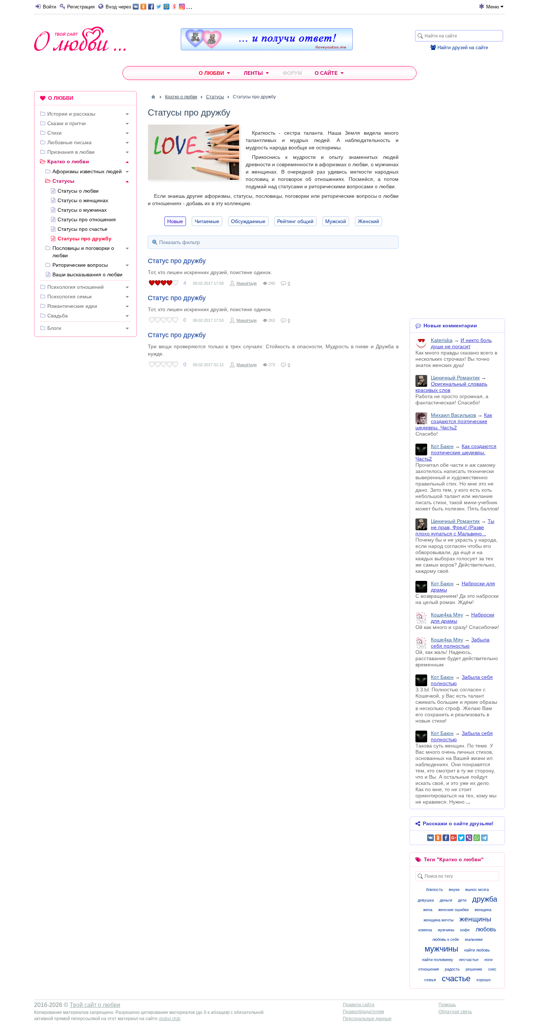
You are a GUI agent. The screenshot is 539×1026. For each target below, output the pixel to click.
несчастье (468, 959)
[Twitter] (461, 837)
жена (427, 909)
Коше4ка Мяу (447, 615)
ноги (488, 959)
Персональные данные (367, 1018)
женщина (482, 909)
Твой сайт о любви (95, 1005)
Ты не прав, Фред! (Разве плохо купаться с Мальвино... (454, 527)
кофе (465, 930)
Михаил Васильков (453, 415)
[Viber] (469, 837)
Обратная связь (455, 1011)
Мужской (335, 221)
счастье (456, 978)
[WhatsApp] (476, 837)
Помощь (447, 1004)
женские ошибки (453, 909)
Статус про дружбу (177, 261)
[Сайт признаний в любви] (267, 48)
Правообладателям (363, 1011)
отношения (428, 969)
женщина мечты (438, 920)
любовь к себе (445, 939)
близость (434, 889)
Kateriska (441, 340)
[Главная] (153, 97)
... (189, 6)
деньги (446, 900)
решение (474, 969)
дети (462, 900)
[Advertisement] (85, 454)
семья (430, 980)
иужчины (446, 930)
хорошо (483, 980)
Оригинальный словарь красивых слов (451, 387)
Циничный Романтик (455, 378)
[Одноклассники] (438, 837)
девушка (426, 900)
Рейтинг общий (295, 221)
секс (492, 969)
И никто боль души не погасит (461, 343)
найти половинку (437, 959)
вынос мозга (477, 889)
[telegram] (484, 837)
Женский (368, 221)
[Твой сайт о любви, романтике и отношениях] (80, 38)
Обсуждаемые (248, 221)
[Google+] (453, 837)
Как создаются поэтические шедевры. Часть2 (453, 421)
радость (452, 969)
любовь (486, 929)
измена (425, 930)
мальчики (474, 939)
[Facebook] (446, 837)
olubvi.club (169, 1018)
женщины (475, 919)
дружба (484, 899)
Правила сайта (358, 1004)
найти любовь (477, 950)
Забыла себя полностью (460, 643)
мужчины (441, 948)
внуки (454, 889)
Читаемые (207, 221)
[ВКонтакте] (430, 837)
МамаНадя (246, 283)
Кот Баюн (442, 446)
